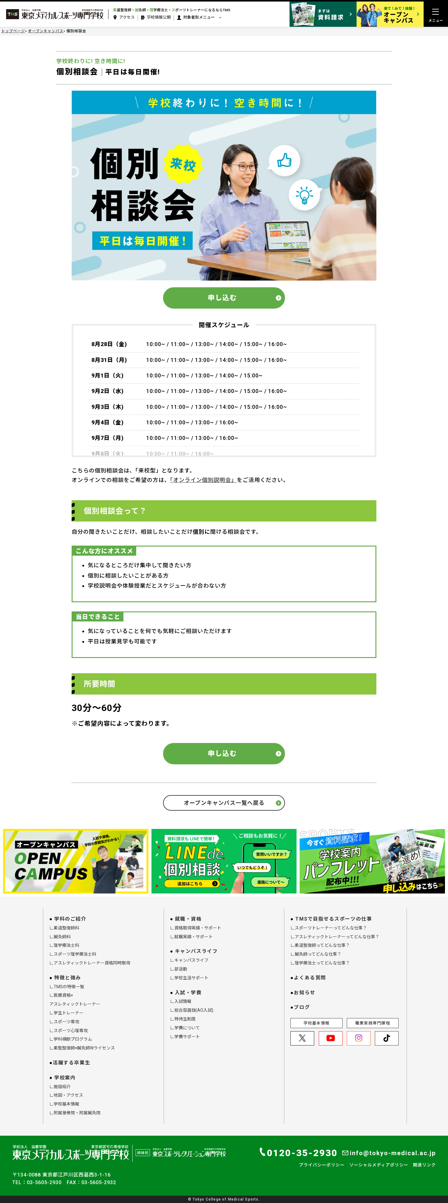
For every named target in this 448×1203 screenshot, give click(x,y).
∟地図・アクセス (66, 1095)
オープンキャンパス (45, 31)
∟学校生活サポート (189, 977)
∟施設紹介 (60, 1086)
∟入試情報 (180, 1001)
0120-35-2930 (302, 1153)
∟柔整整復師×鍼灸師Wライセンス (82, 1048)
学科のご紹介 (70, 919)
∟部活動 (178, 969)
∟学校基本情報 (64, 1104)
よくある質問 (310, 978)
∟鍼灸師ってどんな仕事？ (315, 954)
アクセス (127, 17)
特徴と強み (67, 978)
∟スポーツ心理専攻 (68, 1030)
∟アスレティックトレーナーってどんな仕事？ (334, 936)
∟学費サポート (185, 1036)
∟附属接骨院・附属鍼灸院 (75, 1112)
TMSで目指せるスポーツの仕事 (333, 919)
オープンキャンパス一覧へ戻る (224, 803)
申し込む (222, 298)
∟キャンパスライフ (189, 960)
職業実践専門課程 (372, 1023)
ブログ (302, 1007)
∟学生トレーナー (66, 1012)
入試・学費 (188, 993)
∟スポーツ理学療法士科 (72, 954)
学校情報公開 (159, 17)
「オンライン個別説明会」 (203, 480)
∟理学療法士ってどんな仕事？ (320, 963)
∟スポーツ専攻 (64, 1021)
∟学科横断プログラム (70, 1039)
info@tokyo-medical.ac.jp (393, 1153)
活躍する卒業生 (71, 1063)
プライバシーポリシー (322, 1164)
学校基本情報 (317, 1023)
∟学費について (185, 1027)
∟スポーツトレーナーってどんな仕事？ (328, 927)
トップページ (13, 31)
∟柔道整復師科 (64, 927)
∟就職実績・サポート (191, 936)
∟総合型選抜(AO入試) (191, 1010)
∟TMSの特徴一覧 (66, 986)
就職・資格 (188, 919)
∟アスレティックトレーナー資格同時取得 (89, 963)
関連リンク (424, 1164)
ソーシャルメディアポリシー (378, 1164)
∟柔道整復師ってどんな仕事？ (320, 945)
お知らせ (304, 993)
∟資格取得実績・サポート (195, 927)
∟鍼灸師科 (60, 936)
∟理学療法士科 (64, 945)
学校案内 (65, 1078)
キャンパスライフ (196, 951)
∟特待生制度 (183, 1019)
